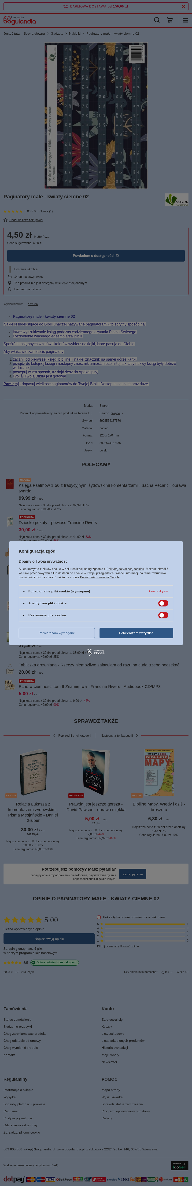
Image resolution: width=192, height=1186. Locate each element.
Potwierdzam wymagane (57, 633)
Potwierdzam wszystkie (136, 633)
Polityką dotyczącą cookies (125, 568)
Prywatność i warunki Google (99, 577)
